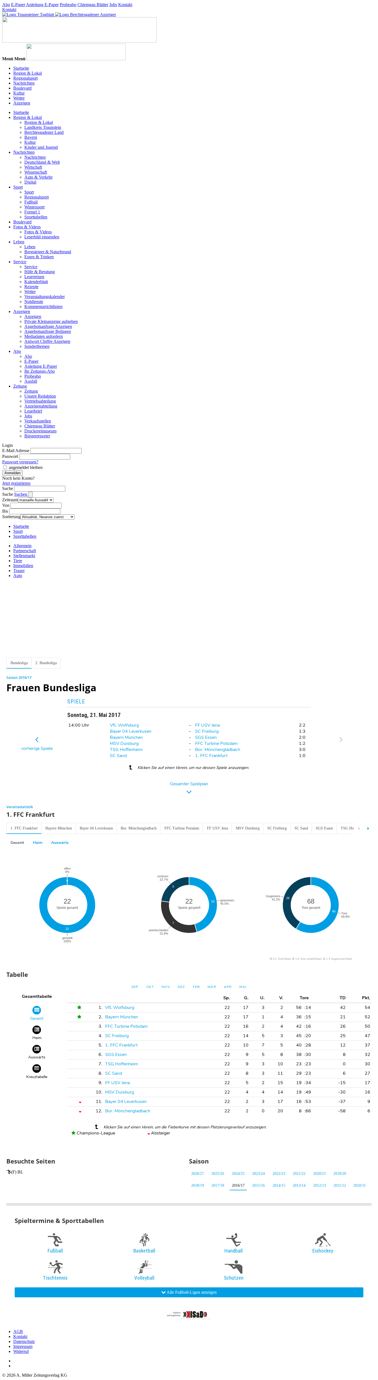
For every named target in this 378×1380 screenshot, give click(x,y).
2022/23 (279, 1174)
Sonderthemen (37, 346)
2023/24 (258, 1174)
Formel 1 (32, 212)
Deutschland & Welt (42, 162)
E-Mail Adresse (15, 450)
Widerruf (21, 1351)
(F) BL (17, 1172)
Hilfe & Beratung (39, 271)
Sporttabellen (35, 217)
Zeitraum (10, 499)
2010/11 (359, 1185)
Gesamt (17, 842)
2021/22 (299, 1174)
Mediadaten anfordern (43, 336)
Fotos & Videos (27, 227)
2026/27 (197, 1174)
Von (5, 505)
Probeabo (68, 4)
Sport (18, 187)
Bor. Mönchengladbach (217, 750)
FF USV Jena (207, 725)
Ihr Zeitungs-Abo (39, 371)
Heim (37, 842)
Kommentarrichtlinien (43, 306)
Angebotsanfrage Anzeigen (48, 326)
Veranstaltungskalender (44, 296)
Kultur (19, 93)
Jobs (113, 4)
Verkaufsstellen (37, 421)
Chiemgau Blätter (92, 4)
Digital (30, 182)
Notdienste (33, 301)
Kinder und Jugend (41, 147)
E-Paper (18, 4)
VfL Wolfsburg (124, 725)
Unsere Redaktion (40, 396)
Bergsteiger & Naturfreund (47, 251)
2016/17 (238, 1185)
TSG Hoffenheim (126, 750)
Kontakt (125, 4)
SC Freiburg (207, 731)
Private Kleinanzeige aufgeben (51, 321)
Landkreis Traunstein (42, 127)
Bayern (30, 137)
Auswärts (60, 842)
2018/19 (197, 1185)
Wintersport (34, 207)
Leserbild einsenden (41, 236)
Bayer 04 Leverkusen (130, 731)
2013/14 (299, 1185)
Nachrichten (24, 83)
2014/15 (279, 1185)
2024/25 (238, 1174)
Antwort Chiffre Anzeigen (47, 341)
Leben (18, 241)
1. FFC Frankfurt (211, 756)
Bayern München (126, 737)
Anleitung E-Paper (42, 4)
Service (19, 261)
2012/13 (319, 1185)
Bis (5, 511)
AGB (18, 1331)
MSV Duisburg (124, 743)
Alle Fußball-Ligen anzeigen (191, 1292)
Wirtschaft (33, 167)
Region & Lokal (27, 73)
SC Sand (118, 756)
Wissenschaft (35, 172)
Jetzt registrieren (16, 483)
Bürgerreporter (37, 436)
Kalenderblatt (36, 281)
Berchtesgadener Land (44, 132)
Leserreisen (34, 276)
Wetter (19, 98)
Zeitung (20, 386)
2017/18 (217, 1185)
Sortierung (11, 516)
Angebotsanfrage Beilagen (47, 331)
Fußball (31, 202)
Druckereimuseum (40, 431)
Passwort (10, 456)
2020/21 (319, 1174)
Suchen (21, 494)
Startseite (21, 68)
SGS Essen (206, 737)
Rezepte (31, 286)
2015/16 (258, 1185)
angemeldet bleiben (26, 467)
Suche (7, 488)
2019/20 (339, 1174)
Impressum (22, 1346)
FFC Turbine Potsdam (216, 743)
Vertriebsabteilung (40, 401)
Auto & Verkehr (38, 177)
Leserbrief (33, 411)
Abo (6, 4)
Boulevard (22, 88)
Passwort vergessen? (20, 462)
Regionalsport (25, 78)
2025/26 (217, 1174)
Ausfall (30, 381)
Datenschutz (24, 1341)
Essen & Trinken (39, 256)
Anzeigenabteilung (40, 406)
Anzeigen (21, 103)
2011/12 (339, 1185)
